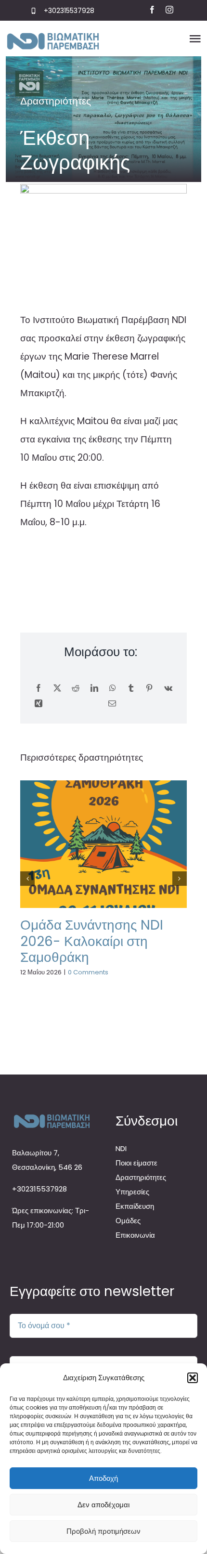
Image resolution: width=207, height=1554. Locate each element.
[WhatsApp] (112, 688)
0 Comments (88, 972)
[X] (57, 688)
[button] (192, 1378)
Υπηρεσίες (132, 1192)
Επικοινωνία (135, 1235)
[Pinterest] (149, 688)
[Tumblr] (131, 688)
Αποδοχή (103, 1478)
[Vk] (168, 688)
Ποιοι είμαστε (136, 1163)
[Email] (112, 704)
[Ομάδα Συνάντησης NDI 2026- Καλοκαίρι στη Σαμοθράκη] (103, 844)
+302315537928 (69, 10)
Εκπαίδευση (135, 1206)
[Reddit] (75, 688)
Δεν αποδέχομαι (103, 1505)
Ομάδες (128, 1221)
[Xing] (38, 704)
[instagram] (169, 9)
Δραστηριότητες (55, 101)
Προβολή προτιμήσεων (103, 1531)
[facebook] (152, 9)
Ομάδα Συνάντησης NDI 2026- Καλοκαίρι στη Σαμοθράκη (91, 941)
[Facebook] (38, 688)
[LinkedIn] (94, 688)
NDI (121, 1148)
